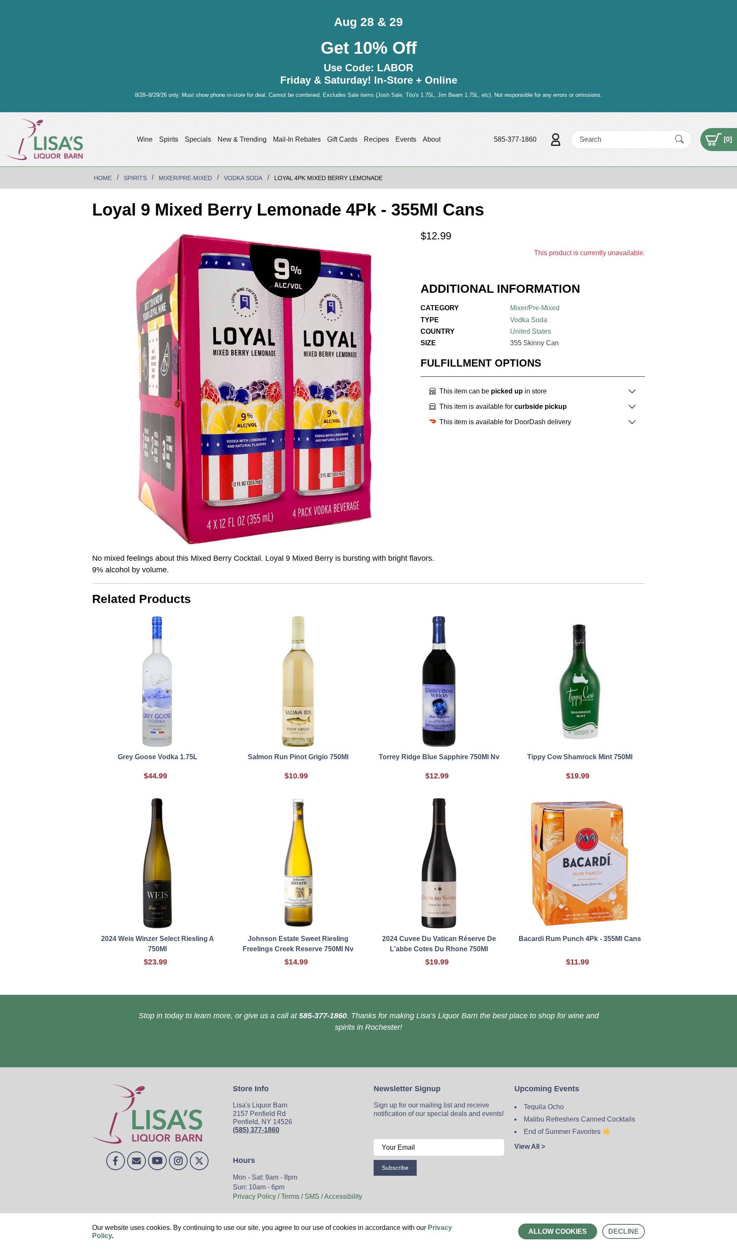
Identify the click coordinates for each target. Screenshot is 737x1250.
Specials (198, 139)
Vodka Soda (528, 319)
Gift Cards (342, 139)
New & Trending (242, 139)
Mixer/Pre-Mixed (535, 308)
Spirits (168, 139)
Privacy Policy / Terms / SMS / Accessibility (297, 1196)
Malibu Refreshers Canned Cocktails (579, 1119)
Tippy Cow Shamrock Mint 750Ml (580, 756)
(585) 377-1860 (256, 1129)
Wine (145, 139)
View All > (529, 1146)
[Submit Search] (679, 139)
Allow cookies (557, 1231)
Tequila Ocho (544, 1106)
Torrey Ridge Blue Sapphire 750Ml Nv (439, 756)
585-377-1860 (515, 139)
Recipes (376, 139)
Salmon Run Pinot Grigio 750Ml (298, 756)
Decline (623, 1231)
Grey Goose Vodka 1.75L (157, 756)
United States (530, 331)
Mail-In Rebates (297, 139)
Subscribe (395, 1167)
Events (405, 139)
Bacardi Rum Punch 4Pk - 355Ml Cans (580, 938)
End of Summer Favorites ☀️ (567, 1131)
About (432, 139)
